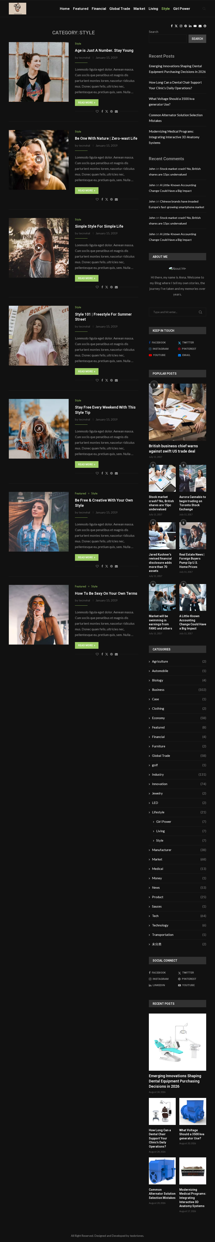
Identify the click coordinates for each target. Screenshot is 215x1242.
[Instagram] (181, 26)
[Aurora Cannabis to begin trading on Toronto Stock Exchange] (192, 478)
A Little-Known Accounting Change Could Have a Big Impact (192, 622)
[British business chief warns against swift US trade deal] (177, 412)
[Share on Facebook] (102, 111)
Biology (179, 680)
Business (179, 689)
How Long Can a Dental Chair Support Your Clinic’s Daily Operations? (160, 1138)
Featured (80, 8)
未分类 (179, 944)
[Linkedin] (190, 26)
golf (179, 765)
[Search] (204, 8)
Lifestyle (179, 812)
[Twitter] (176, 26)
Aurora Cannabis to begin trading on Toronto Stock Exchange (192, 503)
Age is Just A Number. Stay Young (104, 50)
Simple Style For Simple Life (99, 226)
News (179, 887)
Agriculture (179, 661)
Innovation (179, 784)
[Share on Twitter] (106, 111)
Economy (179, 718)
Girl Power (181, 8)
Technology (179, 925)
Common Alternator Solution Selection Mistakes (162, 1193)
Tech (179, 916)
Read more (85, 102)
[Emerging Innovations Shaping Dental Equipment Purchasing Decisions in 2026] (177, 1042)
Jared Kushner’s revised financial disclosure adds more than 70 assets (160, 563)
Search (197, 38)
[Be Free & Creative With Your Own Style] (39, 522)
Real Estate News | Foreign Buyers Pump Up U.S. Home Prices (191, 561)
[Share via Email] (116, 111)
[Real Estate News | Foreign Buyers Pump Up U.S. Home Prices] (192, 535)
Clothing (179, 708)
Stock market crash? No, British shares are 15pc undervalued (161, 503)
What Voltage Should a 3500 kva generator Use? (191, 1134)
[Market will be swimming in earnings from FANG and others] (162, 597)
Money (179, 878)
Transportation (179, 934)
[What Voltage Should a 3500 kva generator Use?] (192, 1111)
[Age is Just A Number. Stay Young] (39, 72)
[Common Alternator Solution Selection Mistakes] (162, 1170)
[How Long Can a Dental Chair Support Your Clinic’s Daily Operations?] (162, 1111)
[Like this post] (97, 111)
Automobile (179, 671)
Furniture (179, 746)
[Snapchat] (205, 26)
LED (179, 803)
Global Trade (119, 8)
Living (153, 8)
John (152, 168)
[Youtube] (195, 26)
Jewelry (179, 793)
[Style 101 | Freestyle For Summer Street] (39, 335)
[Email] (200, 26)
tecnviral (84, 57)
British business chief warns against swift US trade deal (173, 448)
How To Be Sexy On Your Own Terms (106, 593)
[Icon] (38, 159)
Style (165, 8)
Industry (179, 774)
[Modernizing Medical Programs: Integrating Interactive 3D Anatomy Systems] (192, 1170)
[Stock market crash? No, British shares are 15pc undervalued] (162, 478)
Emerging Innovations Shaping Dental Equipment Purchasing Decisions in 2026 (175, 1081)
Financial (99, 8)
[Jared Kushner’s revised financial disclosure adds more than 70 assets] (162, 535)
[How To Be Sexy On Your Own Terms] (39, 615)
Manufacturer (179, 850)
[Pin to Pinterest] (111, 111)
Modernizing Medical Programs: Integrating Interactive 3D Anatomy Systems (174, 136)
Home (65, 8)
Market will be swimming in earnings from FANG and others (160, 622)
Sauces (179, 906)
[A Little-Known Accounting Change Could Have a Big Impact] (192, 597)
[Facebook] (172, 26)
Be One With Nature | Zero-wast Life (106, 138)
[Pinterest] (185, 26)
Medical (179, 869)
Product (179, 897)
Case (179, 699)
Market (139, 8)
